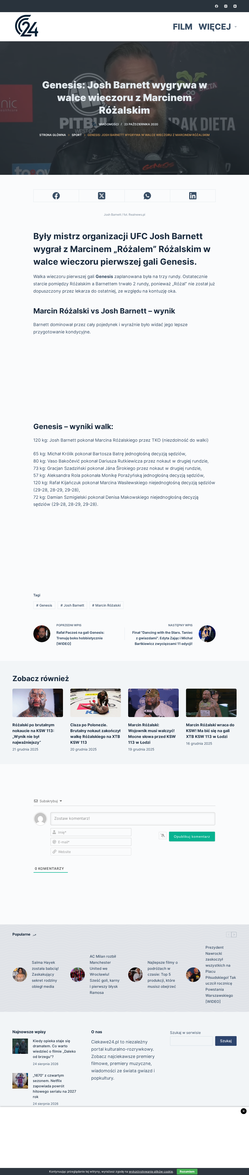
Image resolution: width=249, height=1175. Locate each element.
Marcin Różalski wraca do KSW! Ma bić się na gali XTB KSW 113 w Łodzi (210, 730)
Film (182, 27)
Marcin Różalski (106, 605)
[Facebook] (216, 6)
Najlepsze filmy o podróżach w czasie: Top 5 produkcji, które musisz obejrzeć (163, 974)
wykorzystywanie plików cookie (151, 1171)
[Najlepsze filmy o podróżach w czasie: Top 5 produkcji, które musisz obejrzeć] (135, 974)
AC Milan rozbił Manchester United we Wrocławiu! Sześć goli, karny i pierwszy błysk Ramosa (105, 974)
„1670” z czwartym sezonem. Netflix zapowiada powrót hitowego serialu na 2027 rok (54, 1086)
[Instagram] (225, 6)
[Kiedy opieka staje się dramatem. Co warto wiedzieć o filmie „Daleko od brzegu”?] (20, 1046)
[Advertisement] (124, 376)
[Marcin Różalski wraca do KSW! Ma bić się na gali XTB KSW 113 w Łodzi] (211, 703)
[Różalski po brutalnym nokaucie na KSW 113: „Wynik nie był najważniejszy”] (37, 703)
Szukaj (226, 1041)
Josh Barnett (72, 605)
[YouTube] (235, 6)
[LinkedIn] (193, 196)
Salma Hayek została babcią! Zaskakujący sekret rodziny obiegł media (45, 974)
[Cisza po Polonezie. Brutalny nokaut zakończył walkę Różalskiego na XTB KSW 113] (95, 703)
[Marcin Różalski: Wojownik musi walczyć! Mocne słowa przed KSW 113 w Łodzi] (153, 703)
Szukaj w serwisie (185, 1032)
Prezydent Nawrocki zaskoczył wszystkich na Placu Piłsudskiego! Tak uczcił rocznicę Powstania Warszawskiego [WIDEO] (220, 974)
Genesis (44, 605)
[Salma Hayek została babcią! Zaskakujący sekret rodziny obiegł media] (19, 974)
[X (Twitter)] (101, 196)
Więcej (214, 27)
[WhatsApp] (147, 196)
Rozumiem (187, 1171)
